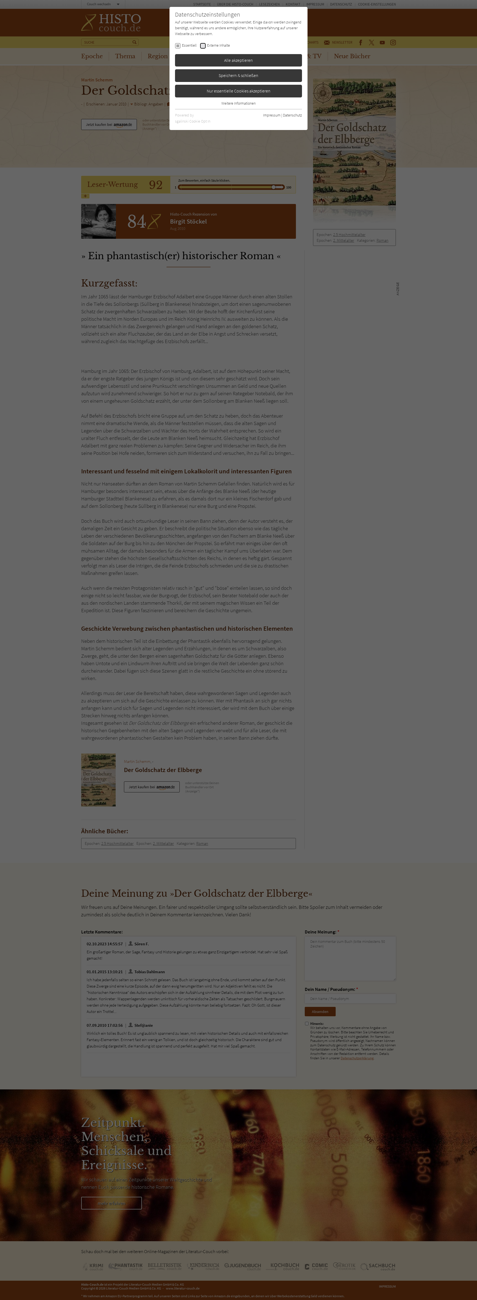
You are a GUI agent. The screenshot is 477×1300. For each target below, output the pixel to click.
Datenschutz (292, 115)
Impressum (271, 115)
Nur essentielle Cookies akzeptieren (239, 91)
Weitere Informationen (238, 103)
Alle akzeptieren (238, 60)
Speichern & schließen (238, 75)
